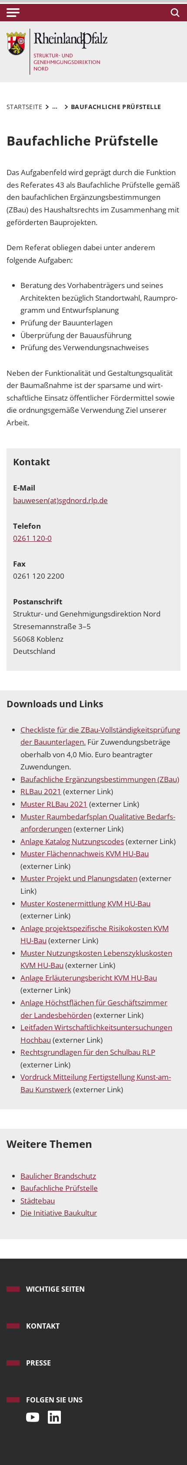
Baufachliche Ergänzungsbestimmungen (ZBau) (99, 779)
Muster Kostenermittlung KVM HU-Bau (85, 903)
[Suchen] (173, 12)
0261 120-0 (32, 538)
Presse (38, 1363)
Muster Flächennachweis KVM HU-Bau (84, 853)
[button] (13, 12)
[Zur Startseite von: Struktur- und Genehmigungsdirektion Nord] (57, 51)
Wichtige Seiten (55, 1289)
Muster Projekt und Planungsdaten (78, 878)
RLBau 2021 (40, 791)
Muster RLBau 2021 (53, 804)
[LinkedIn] (52, 1415)
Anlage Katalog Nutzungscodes (72, 841)
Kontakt (43, 1326)
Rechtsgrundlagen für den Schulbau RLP (87, 1052)
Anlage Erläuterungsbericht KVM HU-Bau (88, 978)
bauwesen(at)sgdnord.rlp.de (60, 500)
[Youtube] (30, 1415)
